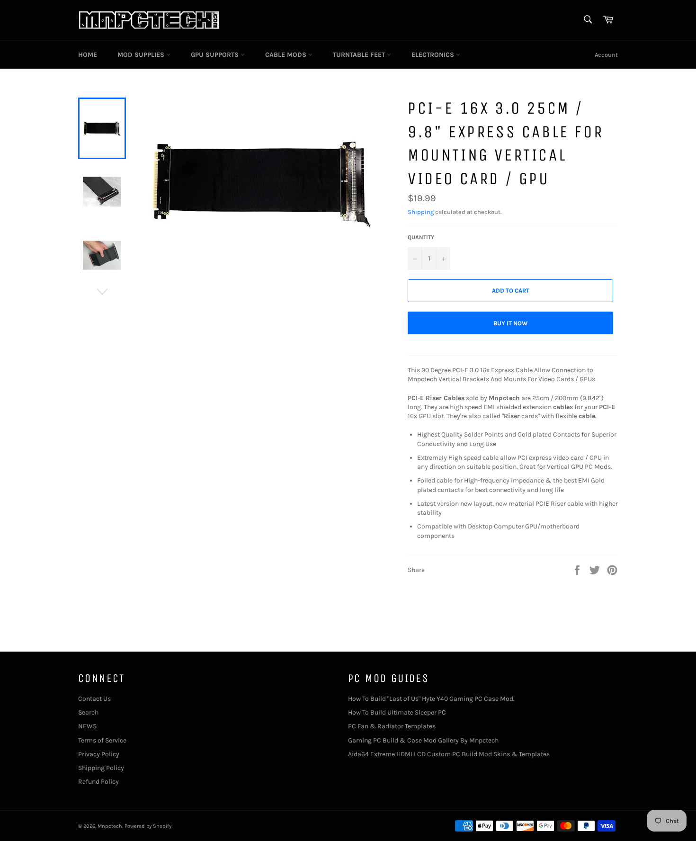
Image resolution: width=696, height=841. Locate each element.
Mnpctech (110, 826)
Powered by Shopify (148, 826)
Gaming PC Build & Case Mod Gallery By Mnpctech (423, 740)
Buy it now (510, 323)
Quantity (421, 237)
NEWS (87, 726)
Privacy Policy (98, 754)
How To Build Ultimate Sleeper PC (397, 712)
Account (606, 54)
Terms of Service (102, 740)
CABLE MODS (286, 55)
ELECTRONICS (433, 55)
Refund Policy (98, 782)
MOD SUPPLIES (141, 55)
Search (88, 712)
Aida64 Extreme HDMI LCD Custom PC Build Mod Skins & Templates (449, 754)
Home (87, 55)
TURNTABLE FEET (360, 55)
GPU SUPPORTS (216, 55)
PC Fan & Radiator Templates (392, 726)
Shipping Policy (101, 768)
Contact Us (94, 699)
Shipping (421, 211)
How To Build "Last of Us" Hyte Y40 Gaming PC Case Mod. (431, 699)
